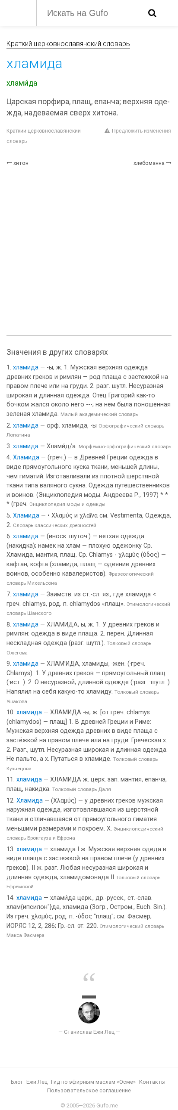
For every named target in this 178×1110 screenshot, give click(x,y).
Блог (17, 1082)
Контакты (152, 1082)
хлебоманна (149, 163)
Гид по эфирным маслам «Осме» (93, 1082)
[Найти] (152, 13)
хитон (21, 163)
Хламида (26, 457)
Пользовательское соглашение (89, 1090)
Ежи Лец (37, 1082)
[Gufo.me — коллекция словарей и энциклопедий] (17, 12)
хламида (25, 367)
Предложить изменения (141, 131)
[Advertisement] (89, 251)
